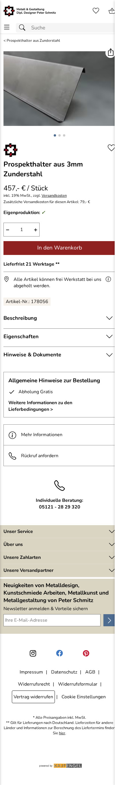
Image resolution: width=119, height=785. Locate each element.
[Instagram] (33, 653)
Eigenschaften (21, 336)
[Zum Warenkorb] (112, 10)
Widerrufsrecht (34, 684)
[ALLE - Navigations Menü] (6, 27)
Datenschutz (64, 672)
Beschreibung (20, 318)
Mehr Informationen (41, 435)
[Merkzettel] (95, 10)
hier (62, 733)
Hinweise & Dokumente (32, 354)
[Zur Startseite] (29, 11)
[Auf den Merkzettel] (111, 148)
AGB (90, 672)
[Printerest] (86, 653)
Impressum (31, 672)
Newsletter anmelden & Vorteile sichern (45, 609)
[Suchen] (23, 28)
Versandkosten (54, 195)
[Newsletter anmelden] (109, 620)
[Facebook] (59, 653)
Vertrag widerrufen (33, 697)
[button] (110, 53)
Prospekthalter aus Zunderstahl (33, 40)
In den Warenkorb (59, 247)
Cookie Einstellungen (84, 697)
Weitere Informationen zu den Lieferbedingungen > (40, 406)
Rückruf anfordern (39, 456)
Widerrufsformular (77, 684)
